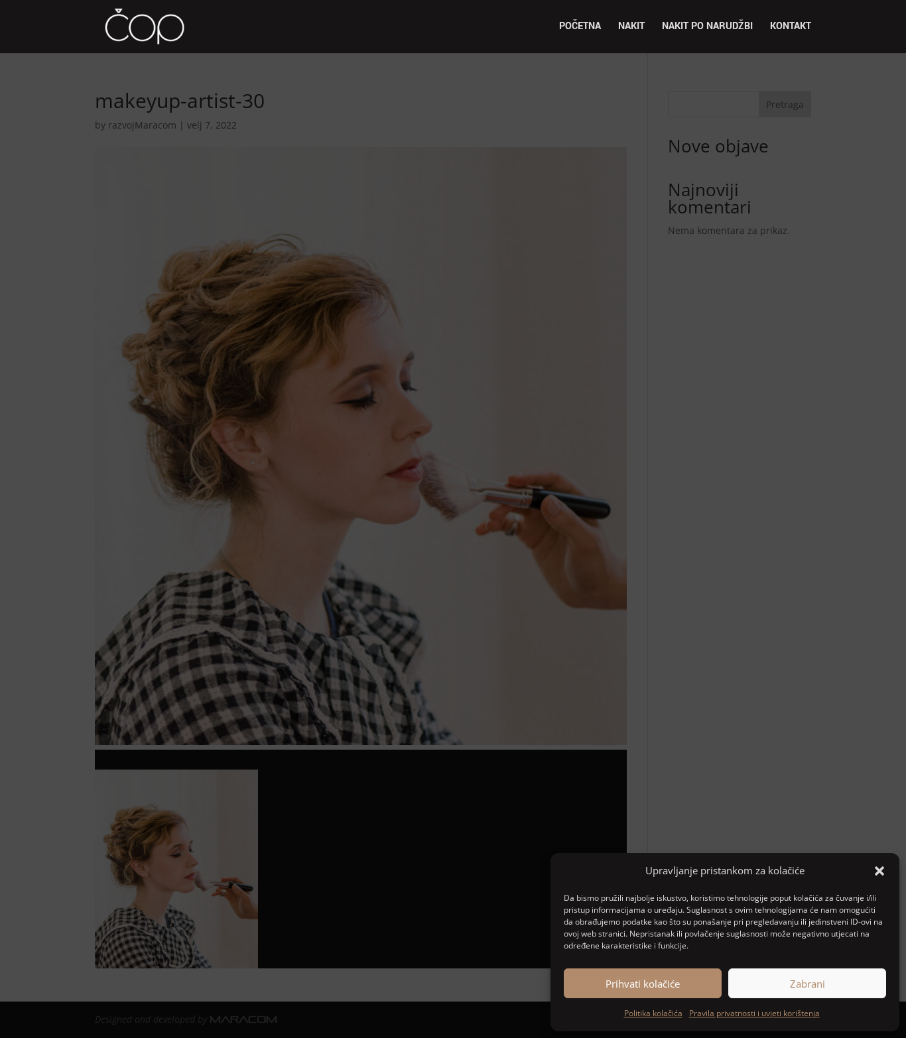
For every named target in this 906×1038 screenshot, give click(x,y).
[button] (879, 871)
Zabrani (807, 983)
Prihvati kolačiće (643, 983)
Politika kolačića (653, 1013)
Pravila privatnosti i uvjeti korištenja (754, 1013)
